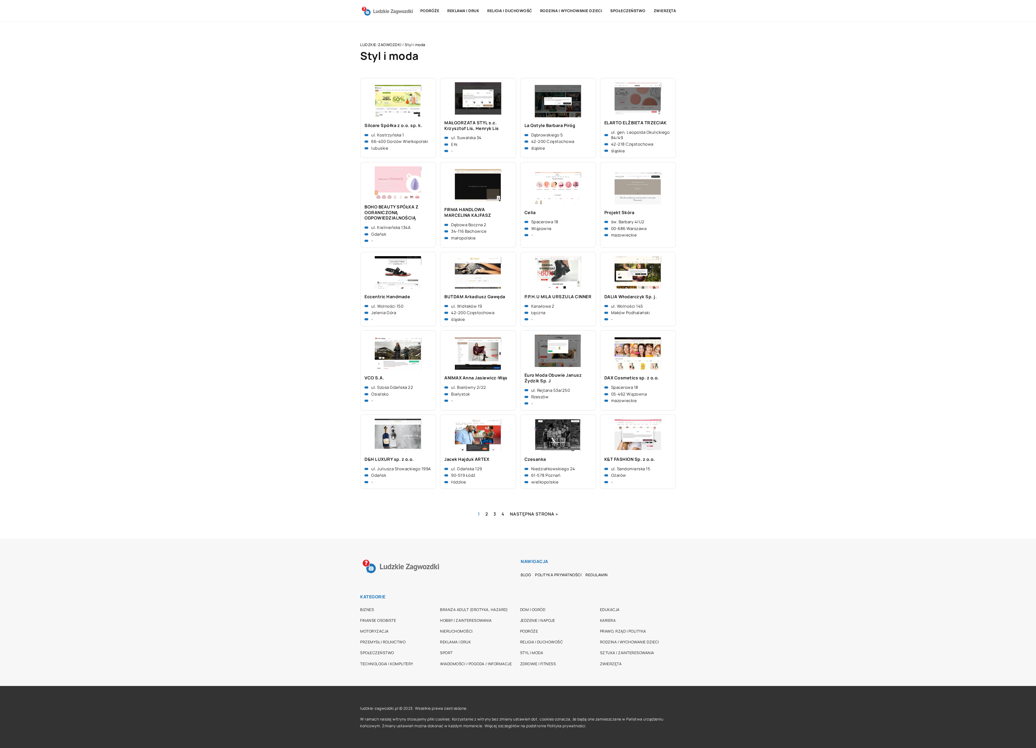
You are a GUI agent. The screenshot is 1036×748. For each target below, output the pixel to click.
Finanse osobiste (378, 620)
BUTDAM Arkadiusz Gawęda (474, 297)
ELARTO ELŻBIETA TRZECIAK (635, 123)
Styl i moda (531, 652)
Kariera (608, 620)
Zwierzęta (665, 10)
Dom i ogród (533, 609)
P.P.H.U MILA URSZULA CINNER (558, 297)
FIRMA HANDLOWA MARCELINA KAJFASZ (467, 212)
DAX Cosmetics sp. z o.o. (631, 378)
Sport (446, 652)
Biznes (367, 609)
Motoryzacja (374, 631)
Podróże (429, 10)
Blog (526, 574)
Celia (530, 212)
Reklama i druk (463, 10)
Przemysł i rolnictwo (382, 641)
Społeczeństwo (628, 10)
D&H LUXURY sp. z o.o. (389, 459)
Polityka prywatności (558, 574)
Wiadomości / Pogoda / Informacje (476, 663)
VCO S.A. (374, 378)
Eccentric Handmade (387, 297)
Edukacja (610, 609)
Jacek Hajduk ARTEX (466, 459)
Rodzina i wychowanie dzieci (571, 10)
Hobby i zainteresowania (466, 620)
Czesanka (535, 459)
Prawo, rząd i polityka (623, 631)
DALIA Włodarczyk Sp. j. (630, 297)
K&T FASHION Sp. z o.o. (629, 459)
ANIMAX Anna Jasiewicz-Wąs (475, 378)
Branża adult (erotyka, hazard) (474, 609)
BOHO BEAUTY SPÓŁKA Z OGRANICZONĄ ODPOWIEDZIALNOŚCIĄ (391, 212)
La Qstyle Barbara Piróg (549, 125)
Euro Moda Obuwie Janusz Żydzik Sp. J (553, 378)
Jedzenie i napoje (537, 620)
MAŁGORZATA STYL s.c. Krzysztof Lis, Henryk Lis (471, 125)
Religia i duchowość (509, 10)
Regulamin (596, 574)
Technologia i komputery (386, 663)
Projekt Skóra (619, 212)
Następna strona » (534, 514)
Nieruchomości (456, 631)
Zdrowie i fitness (538, 663)
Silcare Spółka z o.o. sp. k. (393, 125)
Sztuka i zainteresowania (627, 652)
